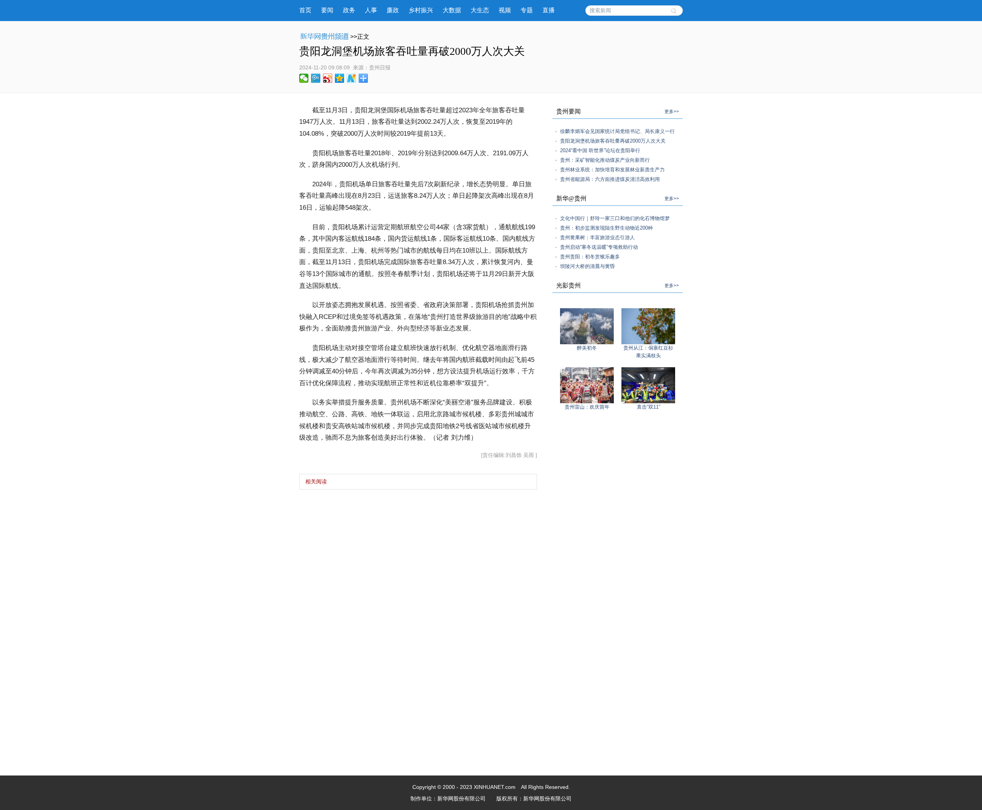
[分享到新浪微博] (328, 78)
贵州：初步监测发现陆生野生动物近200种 (606, 228)
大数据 (452, 10)
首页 (305, 10)
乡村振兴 (421, 10)
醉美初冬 (587, 348)
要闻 (327, 10)
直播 (548, 10)
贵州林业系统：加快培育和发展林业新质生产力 (612, 170)
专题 (527, 10)
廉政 (393, 10)
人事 (371, 10)
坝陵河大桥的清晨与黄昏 (587, 266)
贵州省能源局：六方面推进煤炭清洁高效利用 (610, 179)
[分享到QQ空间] (339, 78)
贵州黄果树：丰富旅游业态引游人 (597, 237)
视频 (505, 10)
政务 (349, 10)
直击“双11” (648, 407)
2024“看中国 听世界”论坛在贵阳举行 (600, 150)
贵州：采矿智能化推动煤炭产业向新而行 (605, 160)
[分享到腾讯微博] (316, 78)
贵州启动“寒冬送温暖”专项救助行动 (599, 247)
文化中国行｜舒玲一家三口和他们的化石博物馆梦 (615, 218)
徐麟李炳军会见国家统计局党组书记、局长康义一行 (617, 131)
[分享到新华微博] (351, 78)
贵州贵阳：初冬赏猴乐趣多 (590, 257)
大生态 (480, 10)
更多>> (671, 111)
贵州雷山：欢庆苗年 (587, 407)
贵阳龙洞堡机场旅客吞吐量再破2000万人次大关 (613, 141)
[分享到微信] (304, 78)
